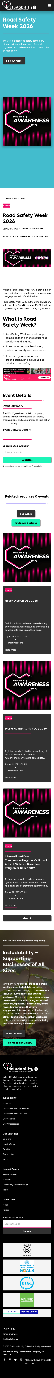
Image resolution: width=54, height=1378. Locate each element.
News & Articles (10, 1174)
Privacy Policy (9, 1328)
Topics (5, 1189)
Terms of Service (10, 1333)
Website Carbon (29, 1311)
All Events (7, 1179)
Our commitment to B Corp (15, 1113)
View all (27, 918)
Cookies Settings (10, 1339)
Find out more (13, 60)
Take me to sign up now (19, 1042)
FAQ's (5, 1159)
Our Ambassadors (11, 1123)
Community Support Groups (15, 1184)
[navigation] (19, 5)
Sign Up (6, 1149)
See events (26, 513)
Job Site (6, 1204)
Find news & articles (26, 522)
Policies (6, 1209)
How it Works (9, 1144)
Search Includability (13, 1217)
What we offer (14, 1033)
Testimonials (8, 1154)
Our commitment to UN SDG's (16, 1108)
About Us (7, 1103)
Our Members (9, 1118)
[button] (49, 5)
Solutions (7, 1138)
